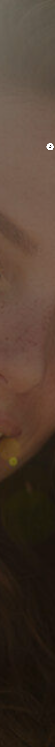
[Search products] (50, 147)
